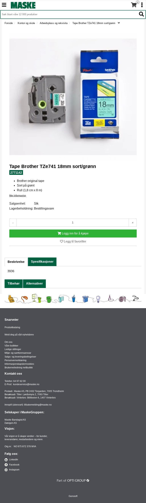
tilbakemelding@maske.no (38, 404)
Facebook (14, 464)
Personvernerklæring (15, 360)
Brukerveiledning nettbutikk (19, 367)
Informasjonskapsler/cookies (19, 364)
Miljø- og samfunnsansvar (18, 353)
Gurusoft (73, 496)
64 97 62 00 (19, 381)
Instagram (14, 469)
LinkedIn (13, 459)
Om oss (8, 342)
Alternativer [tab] (34, 283)
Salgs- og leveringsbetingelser (20, 356)
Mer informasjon (17, 195)
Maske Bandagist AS (15, 419)
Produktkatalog (12, 327)
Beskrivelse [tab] (16, 261)
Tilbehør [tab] (14, 283)
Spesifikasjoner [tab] (42, 261)
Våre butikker (11, 345)
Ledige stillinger (13, 349)
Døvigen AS (11, 423)
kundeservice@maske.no (26, 384)
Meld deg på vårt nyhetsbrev (19, 334)
